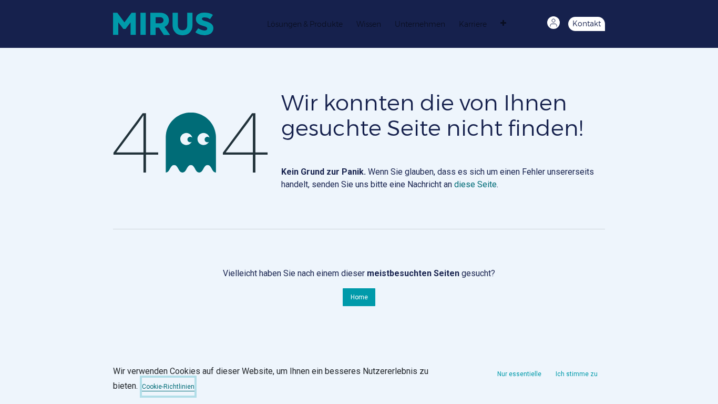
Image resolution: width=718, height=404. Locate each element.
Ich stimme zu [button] (577, 374)
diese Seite (475, 184)
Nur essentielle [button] (519, 374)
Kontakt (586, 23)
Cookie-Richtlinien (168, 386)
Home (359, 297)
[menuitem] (307, 24)
